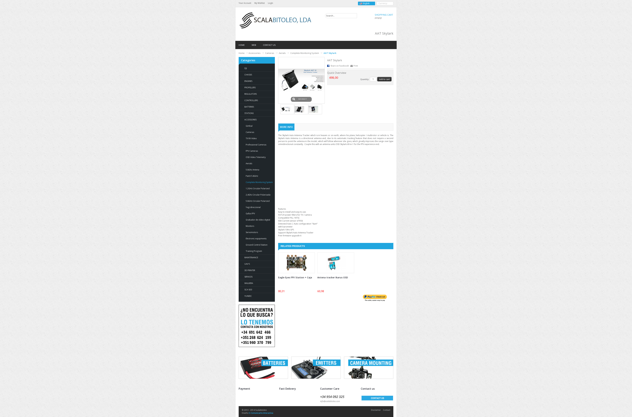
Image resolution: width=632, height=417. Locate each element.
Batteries (249, 106)
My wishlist (259, 3)
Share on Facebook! (339, 65)
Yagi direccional (253, 207)
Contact (386, 410)
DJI (245, 68)
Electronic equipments (256, 238)
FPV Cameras (252, 151)
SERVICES (248, 276)
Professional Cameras (256, 144)
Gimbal (249, 126)
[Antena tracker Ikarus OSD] (335, 263)
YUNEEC (248, 296)
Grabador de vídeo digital (258, 219)
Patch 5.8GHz (252, 176)
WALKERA (248, 283)
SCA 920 (248, 289)
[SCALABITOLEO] (276, 20)
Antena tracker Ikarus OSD (332, 277)
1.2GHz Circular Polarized (258, 188)
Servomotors (252, 232)
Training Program (254, 251)
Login (270, 3)
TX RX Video (251, 138)
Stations (249, 113)
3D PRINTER (249, 270)
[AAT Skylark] (287, 109)
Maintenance (251, 257)
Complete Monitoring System (304, 53)
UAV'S (247, 264)
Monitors (250, 226)
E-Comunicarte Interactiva (261, 413)
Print (356, 65)
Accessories (255, 53)
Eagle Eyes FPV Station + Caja (295, 277)
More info (286, 126)
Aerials (282, 53)
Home (242, 53)
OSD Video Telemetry (256, 157)
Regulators (250, 94)
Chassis (248, 74)
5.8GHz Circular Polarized (258, 201)
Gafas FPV (250, 213)
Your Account (245, 3)
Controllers (251, 100)
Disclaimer (376, 410)
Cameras (269, 53)
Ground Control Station (256, 244)
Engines (248, 81)
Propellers (250, 87)
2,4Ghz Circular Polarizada (258, 194)
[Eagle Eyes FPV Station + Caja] (296, 263)
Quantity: (364, 79)
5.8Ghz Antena (252, 169)
